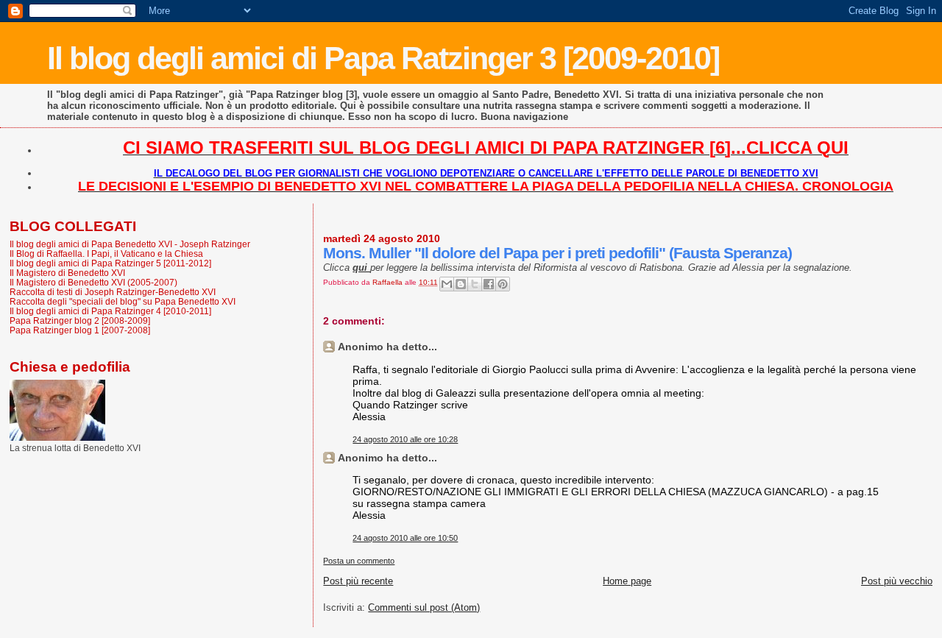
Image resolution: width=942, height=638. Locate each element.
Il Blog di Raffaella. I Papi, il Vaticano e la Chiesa (106, 253)
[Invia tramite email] (446, 284)
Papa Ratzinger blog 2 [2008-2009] (80, 320)
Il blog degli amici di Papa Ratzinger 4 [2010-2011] (110, 311)
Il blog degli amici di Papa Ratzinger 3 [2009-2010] (383, 58)
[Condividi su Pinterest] (502, 284)
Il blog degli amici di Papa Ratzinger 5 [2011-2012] (110, 263)
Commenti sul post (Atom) (424, 607)
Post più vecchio (896, 580)
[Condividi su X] (474, 284)
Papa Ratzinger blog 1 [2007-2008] (80, 330)
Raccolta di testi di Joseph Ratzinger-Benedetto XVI (113, 292)
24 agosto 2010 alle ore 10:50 (405, 538)
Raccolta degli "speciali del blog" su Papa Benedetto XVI (123, 301)
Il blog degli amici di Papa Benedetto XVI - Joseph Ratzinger (130, 244)
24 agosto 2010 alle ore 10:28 (405, 439)
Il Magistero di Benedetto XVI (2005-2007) (93, 282)
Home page (627, 580)
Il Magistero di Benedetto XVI (67, 272)
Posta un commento (358, 560)
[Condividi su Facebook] (488, 284)
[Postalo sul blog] (460, 284)
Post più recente (358, 580)
